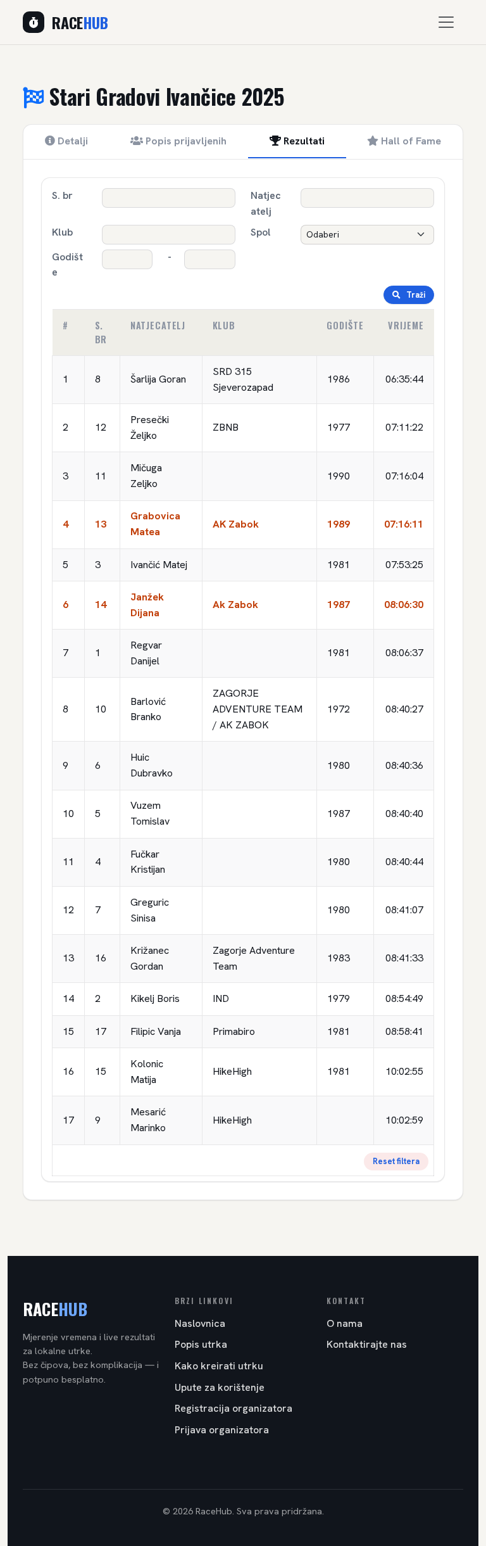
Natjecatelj (266, 203)
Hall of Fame (409, 141)
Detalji (71, 141)
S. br (62, 195)
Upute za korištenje (220, 1387)
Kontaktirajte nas (367, 1344)
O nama (345, 1323)
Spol (261, 232)
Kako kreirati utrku (219, 1365)
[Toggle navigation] (446, 22)
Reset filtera (396, 1161)
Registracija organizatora (233, 1408)
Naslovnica (200, 1323)
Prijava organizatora (222, 1429)
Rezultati (303, 141)
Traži (414, 294)
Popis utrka (201, 1344)
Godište (67, 264)
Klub (62, 232)
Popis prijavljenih (185, 141)
